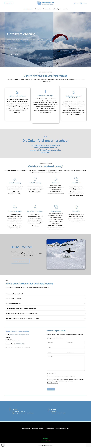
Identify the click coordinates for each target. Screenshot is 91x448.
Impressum (41, 428)
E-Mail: (7, 334)
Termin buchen (9, 3)
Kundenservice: (9, 343)
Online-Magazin (57, 9)
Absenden (51, 389)
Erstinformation (54, 376)
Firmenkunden (47, 9)
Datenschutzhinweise (52, 382)
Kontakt (65, 9)
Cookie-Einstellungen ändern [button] (45, 445)
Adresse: (8, 337)
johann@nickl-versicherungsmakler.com (19, 334)
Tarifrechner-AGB (50, 428)
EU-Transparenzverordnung (62, 428)
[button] (45, 294)
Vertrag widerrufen (45, 441)
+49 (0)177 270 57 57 (18, 343)
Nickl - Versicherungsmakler (17, 331)
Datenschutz (35, 428)
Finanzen (37, 9)
